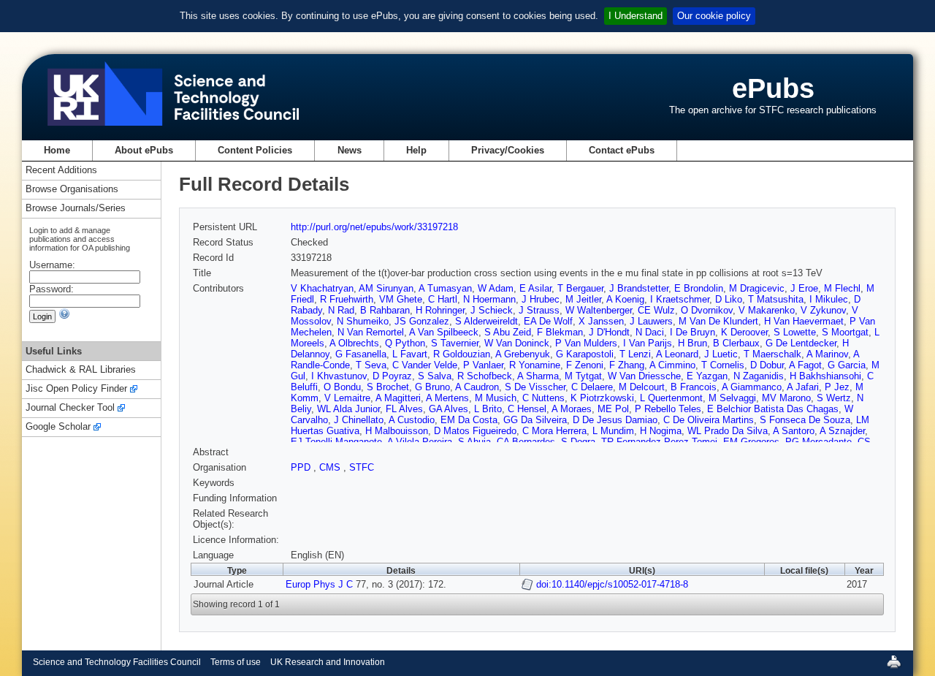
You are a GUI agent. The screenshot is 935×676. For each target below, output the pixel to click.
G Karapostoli (585, 354)
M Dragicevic (757, 288)
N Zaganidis (758, 376)
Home (57, 150)
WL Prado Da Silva (727, 430)
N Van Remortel (370, 332)
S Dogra (578, 441)
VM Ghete (400, 299)
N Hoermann (489, 299)
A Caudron (477, 386)
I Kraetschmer (679, 299)
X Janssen (601, 321)
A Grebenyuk (522, 354)
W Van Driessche (644, 376)
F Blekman (560, 332)
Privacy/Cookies (507, 150)
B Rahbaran (385, 310)
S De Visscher (535, 386)
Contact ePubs (621, 150)
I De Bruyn (692, 332)
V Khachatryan (322, 288)
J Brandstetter (638, 288)
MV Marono (786, 397)
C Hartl (442, 299)
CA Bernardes (526, 441)
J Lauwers (651, 321)
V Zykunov (823, 310)
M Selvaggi (732, 397)
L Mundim (613, 430)
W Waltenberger (598, 310)
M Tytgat (583, 376)
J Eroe (804, 288)
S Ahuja (474, 441)
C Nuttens (543, 397)
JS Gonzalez (421, 321)
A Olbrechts (354, 343)
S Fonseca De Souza (805, 419)
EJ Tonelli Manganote (336, 441)
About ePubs (144, 150)
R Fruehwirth (346, 299)
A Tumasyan (445, 288)
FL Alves (404, 408)
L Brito (488, 408)
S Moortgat (845, 332)
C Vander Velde (424, 365)
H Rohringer (440, 310)
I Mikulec (828, 299)
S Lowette (795, 332)
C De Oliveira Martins (708, 419)
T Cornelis (722, 365)
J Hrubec (541, 299)
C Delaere (592, 386)
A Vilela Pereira (419, 441)
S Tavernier (454, 343)
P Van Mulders (586, 343)
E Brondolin (698, 288)
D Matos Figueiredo (475, 430)
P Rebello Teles (668, 408)
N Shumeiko (363, 321)
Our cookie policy (714, 15)
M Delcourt (642, 386)
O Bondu (342, 386)
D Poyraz (392, 376)
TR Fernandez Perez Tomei (659, 441)
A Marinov (827, 354)
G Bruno (432, 386)
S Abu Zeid (507, 332)
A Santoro (793, 430)
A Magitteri (398, 397)
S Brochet (388, 386)
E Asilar (535, 288)
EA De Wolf (548, 321)
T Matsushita (776, 299)
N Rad (341, 310)
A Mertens (447, 397)
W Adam (496, 288)
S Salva (434, 376)
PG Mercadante (818, 441)
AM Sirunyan (386, 288)
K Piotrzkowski (602, 397)
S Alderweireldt (486, 321)
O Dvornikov (707, 310)
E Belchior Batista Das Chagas (773, 408)
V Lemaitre (347, 397)
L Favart (409, 354)
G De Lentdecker (801, 343)
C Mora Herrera (554, 430)
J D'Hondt (609, 332)
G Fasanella (360, 354)
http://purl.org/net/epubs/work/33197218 (374, 226)
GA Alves (448, 408)
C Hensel (527, 408)
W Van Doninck (516, 343)
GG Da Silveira (535, 419)
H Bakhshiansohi (825, 376)
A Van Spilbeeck (443, 332)
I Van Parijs (647, 343)
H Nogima (661, 430)
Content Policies (255, 150)
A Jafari (803, 386)
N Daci (650, 332)
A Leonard (677, 354)
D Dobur (767, 365)
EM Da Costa (468, 419)
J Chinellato (358, 419)
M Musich (495, 397)
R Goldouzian (461, 354)
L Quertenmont (671, 397)
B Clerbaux (736, 343)
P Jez (837, 386)
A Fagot (805, 365)
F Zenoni (584, 365)
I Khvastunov (339, 376)
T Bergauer (580, 288)
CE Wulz (656, 310)
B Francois (694, 386)
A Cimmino (672, 365)
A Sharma (538, 376)
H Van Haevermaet (804, 321)
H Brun (692, 343)
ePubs (773, 88)
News (349, 150)
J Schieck (491, 310)
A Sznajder (842, 430)
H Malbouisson (396, 430)
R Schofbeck (484, 376)
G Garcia (847, 365)
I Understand (635, 15)
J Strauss (539, 310)
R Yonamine (534, 365)
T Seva (371, 365)
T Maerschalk (772, 354)
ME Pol (613, 408)
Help (416, 150)
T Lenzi (635, 354)
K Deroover (744, 332)
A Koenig (625, 299)
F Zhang (626, 365)
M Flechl (842, 288)
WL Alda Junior (348, 408)
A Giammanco (752, 386)
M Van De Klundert (718, 321)
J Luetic (721, 354)
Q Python (405, 343)
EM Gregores (751, 441)
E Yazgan (707, 376)
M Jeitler (583, 299)
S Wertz (834, 397)
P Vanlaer (483, 365)
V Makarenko (767, 310)
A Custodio (412, 419)
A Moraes (572, 408)
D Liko (728, 299)
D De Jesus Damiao (615, 419)
